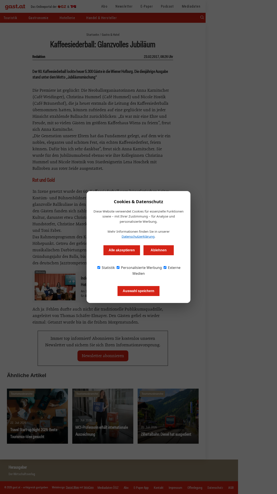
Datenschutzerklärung (138, 236)
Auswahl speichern (138, 291)
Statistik (108, 267)
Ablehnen (159, 250)
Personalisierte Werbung (141, 267)
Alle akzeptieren (122, 250)
